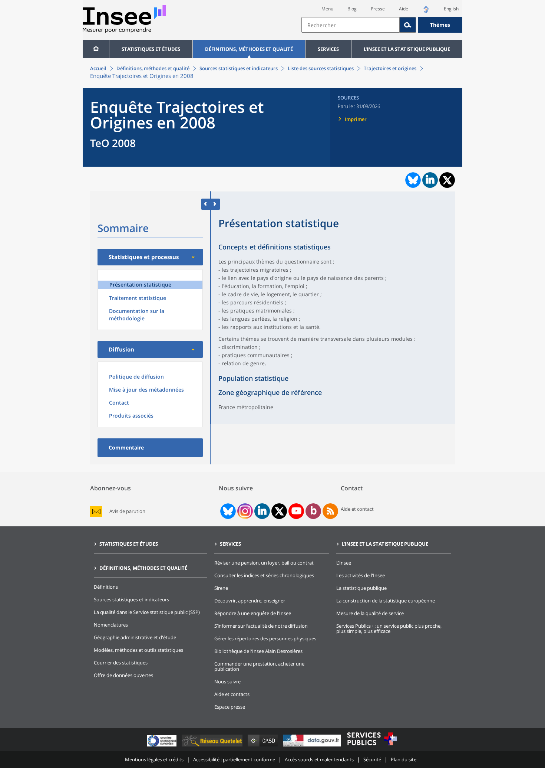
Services (328, 49)
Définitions (106, 587)
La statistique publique (361, 588)
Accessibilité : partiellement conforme (234, 759)
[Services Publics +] (372, 746)
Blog (352, 9)
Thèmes (440, 24)
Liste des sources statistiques (321, 68)
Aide (403, 9)
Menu (327, 9)
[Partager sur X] (447, 180)
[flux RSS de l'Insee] (330, 511)
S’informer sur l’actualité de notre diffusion (261, 625)
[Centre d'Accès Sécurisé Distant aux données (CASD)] (263, 746)
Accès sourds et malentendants (319, 759)
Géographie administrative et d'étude (135, 637)
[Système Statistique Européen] (162, 746)
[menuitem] (96, 49)
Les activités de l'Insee (360, 575)
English (451, 9)
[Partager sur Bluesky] (412, 180)
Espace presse (229, 706)
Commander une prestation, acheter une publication (259, 666)
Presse (378, 9)
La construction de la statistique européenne (385, 600)
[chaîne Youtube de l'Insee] (296, 511)
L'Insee (343, 562)
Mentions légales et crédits (154, 759)
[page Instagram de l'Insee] (244, 511)
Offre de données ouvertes (123, 675)
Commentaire (126, 447)
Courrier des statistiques (121, 662)
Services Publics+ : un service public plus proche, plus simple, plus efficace (389, 628)
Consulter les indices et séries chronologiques (264, 575)
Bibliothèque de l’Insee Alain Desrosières (258, 651)
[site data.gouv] (312, 746)
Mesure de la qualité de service (370, 613)
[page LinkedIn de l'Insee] (262, 511)
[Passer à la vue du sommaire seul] (215, 204)
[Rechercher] (408, 25)
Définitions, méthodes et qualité (249, 49)
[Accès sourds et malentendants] (426, 12)
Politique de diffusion (136, 376)
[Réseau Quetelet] (213, 746)
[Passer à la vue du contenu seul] (206, 204)
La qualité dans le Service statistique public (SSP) (147, 612)
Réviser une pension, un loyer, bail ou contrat (264, 562)
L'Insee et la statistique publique (407, 49)
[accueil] (96, 49)
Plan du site (403, 759)
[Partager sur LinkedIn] (430, 180)
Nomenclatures (111, 624)
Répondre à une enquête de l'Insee (252, 613)
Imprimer (356, 119)
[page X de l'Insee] (279, 511)
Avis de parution (127, 511)
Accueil (98, 68)
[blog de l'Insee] (313, 511)
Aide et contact (357, 509)
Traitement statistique (137, 297)
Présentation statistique (140, 284)
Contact (119, 402)
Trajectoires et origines (390, 68)
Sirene (221, 588)
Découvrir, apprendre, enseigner (249, 600)
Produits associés (131, 415)
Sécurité (372, 759)
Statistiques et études (151, 49)
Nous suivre (227, 681)
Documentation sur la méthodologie (136, 314)
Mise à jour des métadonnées (146, 389)
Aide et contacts (232, 694)
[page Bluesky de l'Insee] (227, 511)
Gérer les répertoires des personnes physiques (265, 638)
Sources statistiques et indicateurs (238, 68)
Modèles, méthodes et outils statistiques (138, 650)
